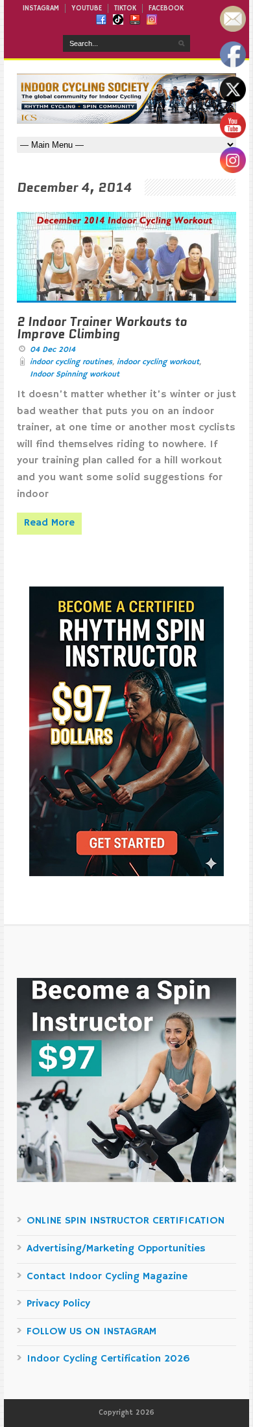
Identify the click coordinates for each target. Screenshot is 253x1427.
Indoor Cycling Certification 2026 (108, 1358)
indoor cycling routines (71, 362)
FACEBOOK (166, 8)
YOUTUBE (86, 8)
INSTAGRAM (41, 8)
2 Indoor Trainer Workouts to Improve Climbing (102, 328)
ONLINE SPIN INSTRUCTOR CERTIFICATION (125, 1220)
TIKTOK (125, 8)
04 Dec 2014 (52, 349)
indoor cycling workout (158, 362)
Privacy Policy (58, 1303)
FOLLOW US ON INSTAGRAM (91, 1331)
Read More (49, 522)
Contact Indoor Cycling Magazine (107, 1276)
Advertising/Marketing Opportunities (116, 1248)
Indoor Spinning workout (74, 374)
